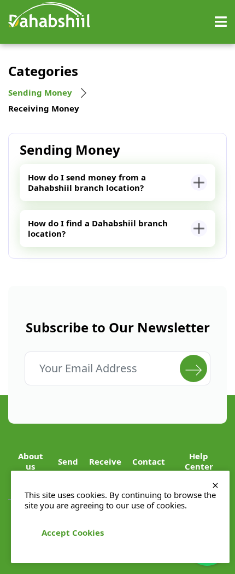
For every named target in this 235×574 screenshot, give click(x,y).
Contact (148, 461)
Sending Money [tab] (40, 92)
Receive (105, 461)
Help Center (199, 461)
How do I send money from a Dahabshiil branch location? (87, 182)
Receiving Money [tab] (43, 108)
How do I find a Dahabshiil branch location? (98, 228)
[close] (215, 485)
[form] (193, 368)
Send (68, 461)
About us (30, 461)
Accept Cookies (73, 532)
